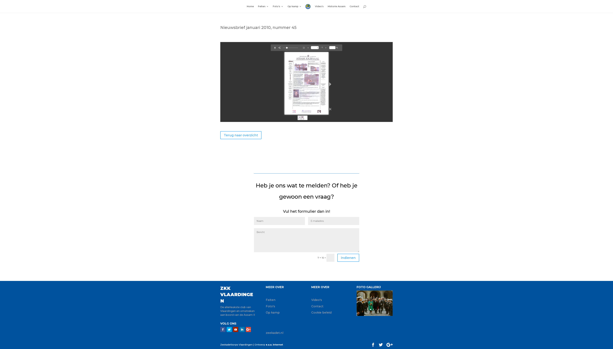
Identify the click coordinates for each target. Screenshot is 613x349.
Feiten (261, 6)
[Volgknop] (222, 329)
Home (250, 6)
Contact (354, 6)
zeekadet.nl (274, 333)
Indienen (348, 258)
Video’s (319, 6)
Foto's (270, 306)
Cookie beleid (321, 312)
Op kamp (293, 6)
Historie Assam (336, 6)
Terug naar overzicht (241, 135)
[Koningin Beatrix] (375, 315)
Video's (316, 300)
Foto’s (276, 6)
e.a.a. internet (274, 344)
